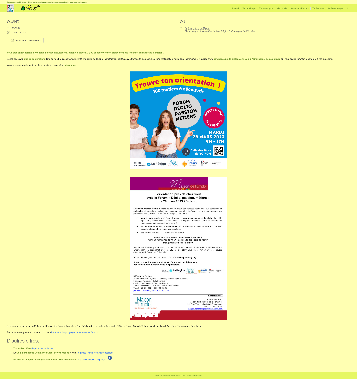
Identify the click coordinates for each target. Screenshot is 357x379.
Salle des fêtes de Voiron (197, 28)
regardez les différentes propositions (96, 352)
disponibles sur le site (42, 348)
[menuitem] (235, 8)
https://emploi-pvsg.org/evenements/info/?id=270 (75, 332)
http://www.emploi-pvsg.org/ (91, 359)
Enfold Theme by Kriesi (194, 375)
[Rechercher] (347, 8)
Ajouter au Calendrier (27, 40)
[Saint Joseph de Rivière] (10, 8)
